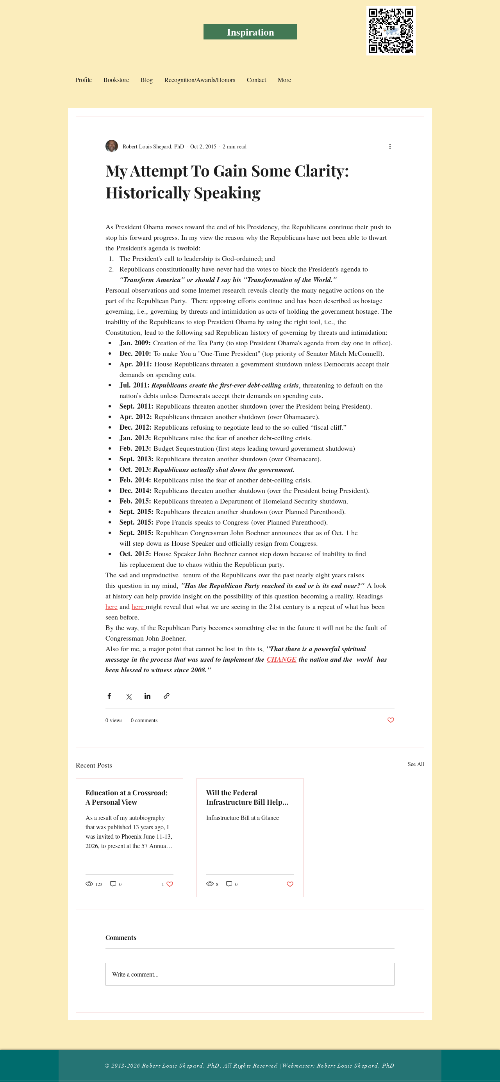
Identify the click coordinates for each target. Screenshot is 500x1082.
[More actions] (390, 146)
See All (416, 764)
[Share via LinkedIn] (147, 696)
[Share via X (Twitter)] (128, 696)
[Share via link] (166, 696)
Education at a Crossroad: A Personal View (127, 797)
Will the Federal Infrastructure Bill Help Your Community (244, 797)
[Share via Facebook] (109, 696)
